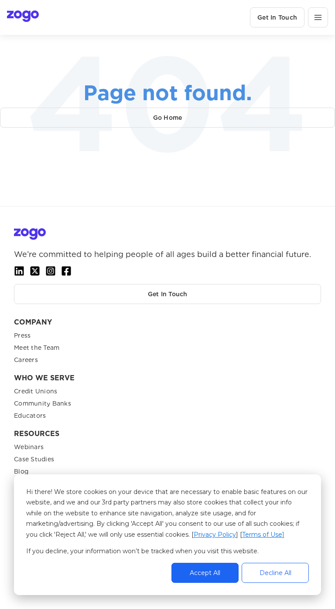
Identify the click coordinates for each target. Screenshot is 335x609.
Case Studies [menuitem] (34, 459)
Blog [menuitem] (21, 471)
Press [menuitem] (22, 335)
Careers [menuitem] (26, 359)
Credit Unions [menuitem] (35, 391)
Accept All (205, 573)
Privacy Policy (215, 534)
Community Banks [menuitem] (42, 403)
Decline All (275, 573)
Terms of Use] (263, 534)
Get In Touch (277, 17)
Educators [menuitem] (30, 415)
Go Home (167, 117)
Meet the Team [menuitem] (36, 347)
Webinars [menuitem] (29, 446)
